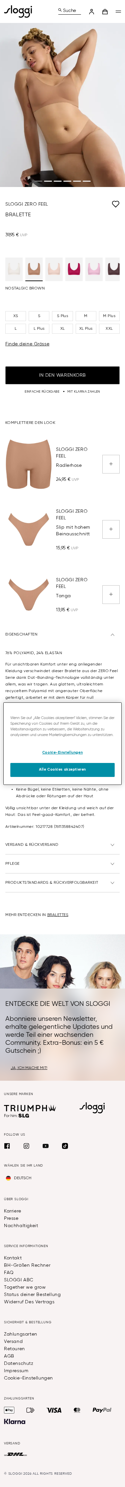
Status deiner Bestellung (32, 1294)
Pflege (12, 864)
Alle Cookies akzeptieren (62, 770)
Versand (13, 1341)
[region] (62, 743)
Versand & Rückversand (31, 845)
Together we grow (25, 1287)
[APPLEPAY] (9, 1410)
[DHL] (15, 1454)
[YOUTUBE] (46, 1146)
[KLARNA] (14, 1421)
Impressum (16, 1371)
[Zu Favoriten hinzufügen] (84, 204)
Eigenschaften (21, 635)
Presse (11, 1218)
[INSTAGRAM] (26, 1146)
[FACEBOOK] (7, 1146)
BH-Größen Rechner (27, 1265)
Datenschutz (19, 1363)
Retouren (14, 1349)
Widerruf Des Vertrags (29, 1302)
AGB (9, 1356)
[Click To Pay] (30, 1410)
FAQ (9, 1272)
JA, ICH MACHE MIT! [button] (29, 1068)
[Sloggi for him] (17, 1115)
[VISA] (54, 1410)
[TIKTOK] (65, 1146)
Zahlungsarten (20, 1334)
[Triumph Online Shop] (30, 1108)
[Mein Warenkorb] (105, 11)
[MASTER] (77, 1410)
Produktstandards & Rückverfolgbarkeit (51, 883)
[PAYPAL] (102, 1410)
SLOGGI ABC (18, 1280)
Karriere (12, 1211)
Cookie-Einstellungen (28, 1378)
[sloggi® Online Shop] (20, 11)
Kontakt (13, 1258)
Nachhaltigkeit (21, 1225)
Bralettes (58, 915)
